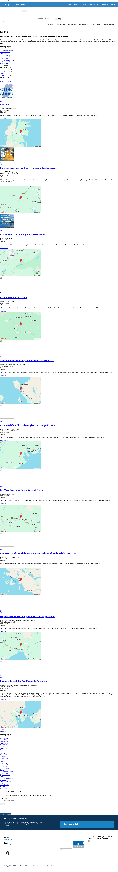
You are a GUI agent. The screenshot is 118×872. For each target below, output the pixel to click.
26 (4, 77)
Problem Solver (109, 24)
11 (3, 73)
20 (6, 75)
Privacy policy (41, 866)
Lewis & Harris (5, 57)
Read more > (4, 118)
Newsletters (104, 4)
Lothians (3, 53)
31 (1, 79)
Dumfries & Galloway (7, 60)
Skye (1, 750)
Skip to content (4, 1)
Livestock (50, 24)
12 (4, 73)
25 (3, 77)
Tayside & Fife (4, 788)
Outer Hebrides (4, 785)
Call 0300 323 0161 (20, 5)
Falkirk (2, 746)
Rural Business (83, 24)
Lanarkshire (3, 766)
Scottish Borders (5, 760)
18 (3, 75)
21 (8, 75)
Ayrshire (2, 753)
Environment (72, 24)
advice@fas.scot (9, 5)
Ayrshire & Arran (5, 775)
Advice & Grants (96, 24)
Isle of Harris (5, 52)
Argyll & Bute (5, 55)
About (113, 4)
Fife (1, 751)
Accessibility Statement (53, 866)
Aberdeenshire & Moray (8, 50)
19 (4, 75)
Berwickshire (4, 745)
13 (6, 73)
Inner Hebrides (4, 768)
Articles (83, 4)
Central (2, 776)
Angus (2, 770)
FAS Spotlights (93, 4)
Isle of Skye (3, 748)
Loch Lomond (5, 62)
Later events (4, 729)
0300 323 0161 (9, 839)
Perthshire (3, 756)
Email (5, 798)
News (69, 4)
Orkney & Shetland (5, 755)
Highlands (3, 780)
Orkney (2, 783)
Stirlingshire (4, 63)
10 (1, 73)
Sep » (9, 81)
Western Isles (4, 738)
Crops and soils (60, 24)
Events (76, 4)
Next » (5, 731)
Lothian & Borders (5, 781)
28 (8, 77)
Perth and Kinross (6, 58)
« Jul (1, 81)
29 (10, 77)
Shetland (2, 786)
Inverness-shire (4, 765)
